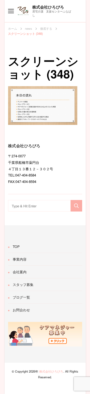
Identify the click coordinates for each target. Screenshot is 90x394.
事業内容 (20, 259)
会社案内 (20, 271)
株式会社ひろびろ (48, 7)
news (28, 28)
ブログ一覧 (21, 297)
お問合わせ (21, 309)
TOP (16, 246)
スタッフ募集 (23, 284)
